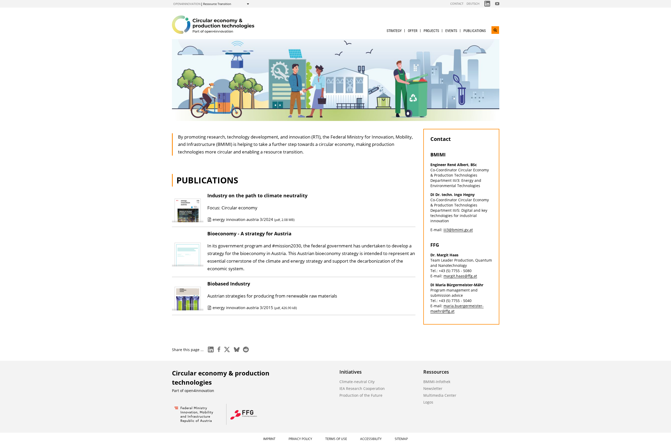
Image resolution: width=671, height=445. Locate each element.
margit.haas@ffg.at (460, 275)
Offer (412, 31)
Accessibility (371, 439)
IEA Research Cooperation (362, 388)
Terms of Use (336, 439)
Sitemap (401, 439)
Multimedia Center (439, 395)
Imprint (269, 439)
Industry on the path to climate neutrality (257, 195)
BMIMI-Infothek (436, 381)
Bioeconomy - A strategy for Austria (249, 233)
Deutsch (473, 4)
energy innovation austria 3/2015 (255, 307)
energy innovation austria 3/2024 (254, 219)
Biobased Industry (228, 283)
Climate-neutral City (357, 381)
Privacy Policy (300, 439)
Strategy (394, 31)
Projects (431, 31)
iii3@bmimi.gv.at (458, 229)
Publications (474, 31)
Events (451, 31)
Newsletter (432, 388)
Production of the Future (360, 395)
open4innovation (187, 4)
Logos (428, 402)
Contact (456, 4)
